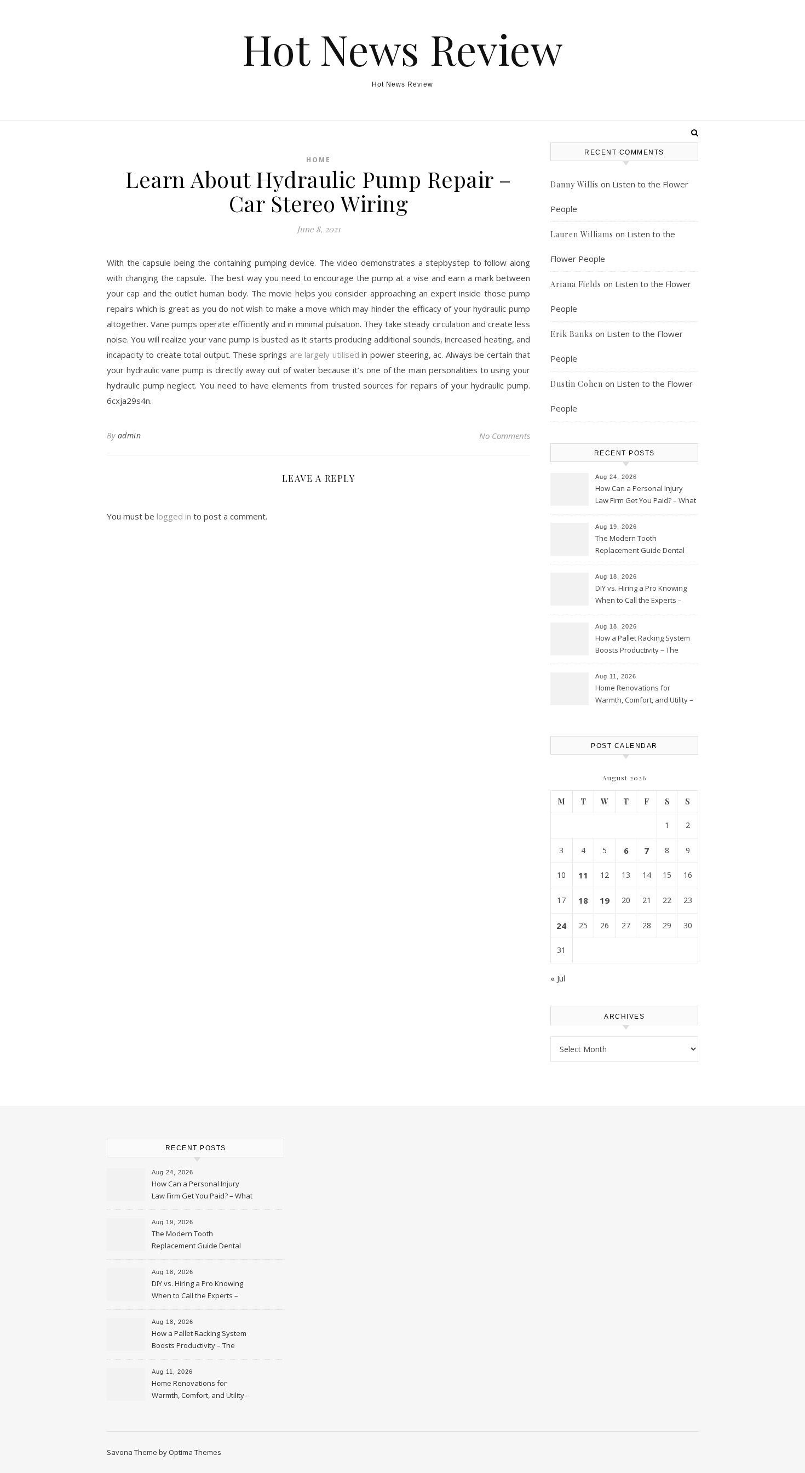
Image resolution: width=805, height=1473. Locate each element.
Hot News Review (402, 49)
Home (318, 159)
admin (129, 435)
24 (561, 925)
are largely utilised (324, 354)
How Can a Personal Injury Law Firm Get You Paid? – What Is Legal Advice (645, 495)
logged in (174, 516)
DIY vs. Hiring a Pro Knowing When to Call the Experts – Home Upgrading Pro (641, 595)
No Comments (504, 435)
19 (605, 900)
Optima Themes (195, 1452)
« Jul (557, 978)
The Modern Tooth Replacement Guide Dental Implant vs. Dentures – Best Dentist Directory (640, 545)
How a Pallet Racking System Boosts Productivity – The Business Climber (642, 645)
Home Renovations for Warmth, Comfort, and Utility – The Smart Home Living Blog (644, 695)
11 (583, 875)
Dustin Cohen (576, 384)
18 (583, 900)
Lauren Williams (581, 234)
